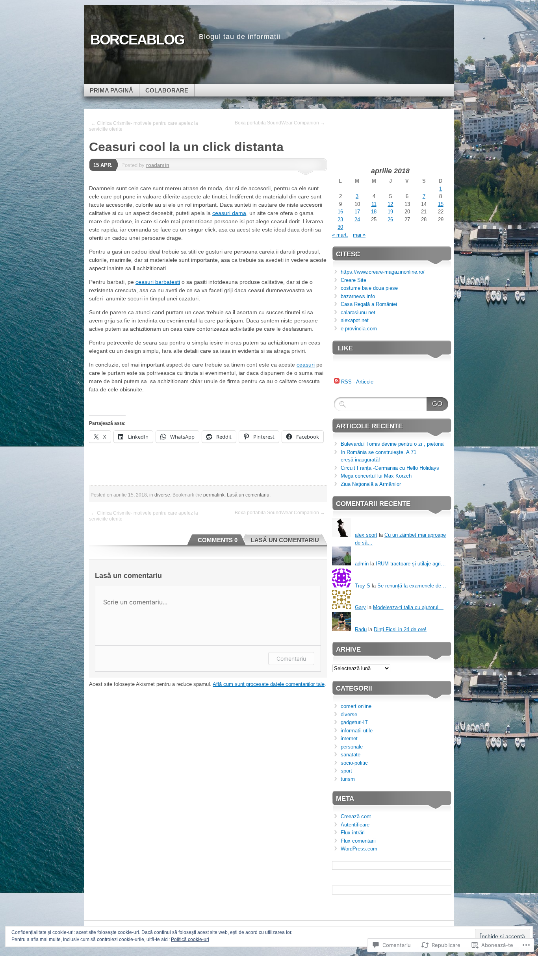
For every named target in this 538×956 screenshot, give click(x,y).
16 (340, 212)
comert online (356, 706)
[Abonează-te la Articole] (336, 382)
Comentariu (291, 658)
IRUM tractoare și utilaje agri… (411, 564)
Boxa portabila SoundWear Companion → (280, 123)
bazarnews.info (358, 296)
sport (346, 771)
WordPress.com (359, 849)
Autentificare (355, 825)
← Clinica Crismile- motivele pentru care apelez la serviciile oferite (143, 126)
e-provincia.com (359, 329)
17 (357, 212)
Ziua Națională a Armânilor (371, 484)
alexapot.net (355, 320)
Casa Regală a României (369, 304)
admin (362, 564)
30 (340, 227)
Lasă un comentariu (248, 495)
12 (390, 204)
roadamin (157, 165)
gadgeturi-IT (354, 722)
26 (390, 219)
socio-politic (354, 763)
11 (374, 204)
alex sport (366, 535)
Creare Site (353, 280)
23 (340, 219)
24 (357, 219)
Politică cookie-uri (190, 939)
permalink (213, 495)
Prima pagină (111, 90)
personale (352, 747)
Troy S (362, 586)
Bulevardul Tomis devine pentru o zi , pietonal (393, 444)
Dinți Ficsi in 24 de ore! (400, 629)
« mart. (340, 235)
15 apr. (103, 165)
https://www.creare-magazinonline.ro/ (383, 272)
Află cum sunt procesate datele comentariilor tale (269, 684)
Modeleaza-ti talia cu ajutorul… (408, 607)
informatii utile (357, 731)
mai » (359, 235)
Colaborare (166, 90)
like (345, 348)
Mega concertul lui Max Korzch (376, 476)
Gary (360, 607)
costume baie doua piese (369, 288)
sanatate (350, 755)
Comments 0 (217, 540)
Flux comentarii (358, 841)
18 (374, 212)
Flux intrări (353, 833)
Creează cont (356, 816)
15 (440, 204)
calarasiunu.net (358, 312)
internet (349, 738)
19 (390, 212)
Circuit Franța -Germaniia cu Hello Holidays (390, 468)
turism (348, 779)
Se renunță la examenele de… (411, 586)
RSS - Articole (357, 382)
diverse (162, 495)
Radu (361, 629)
